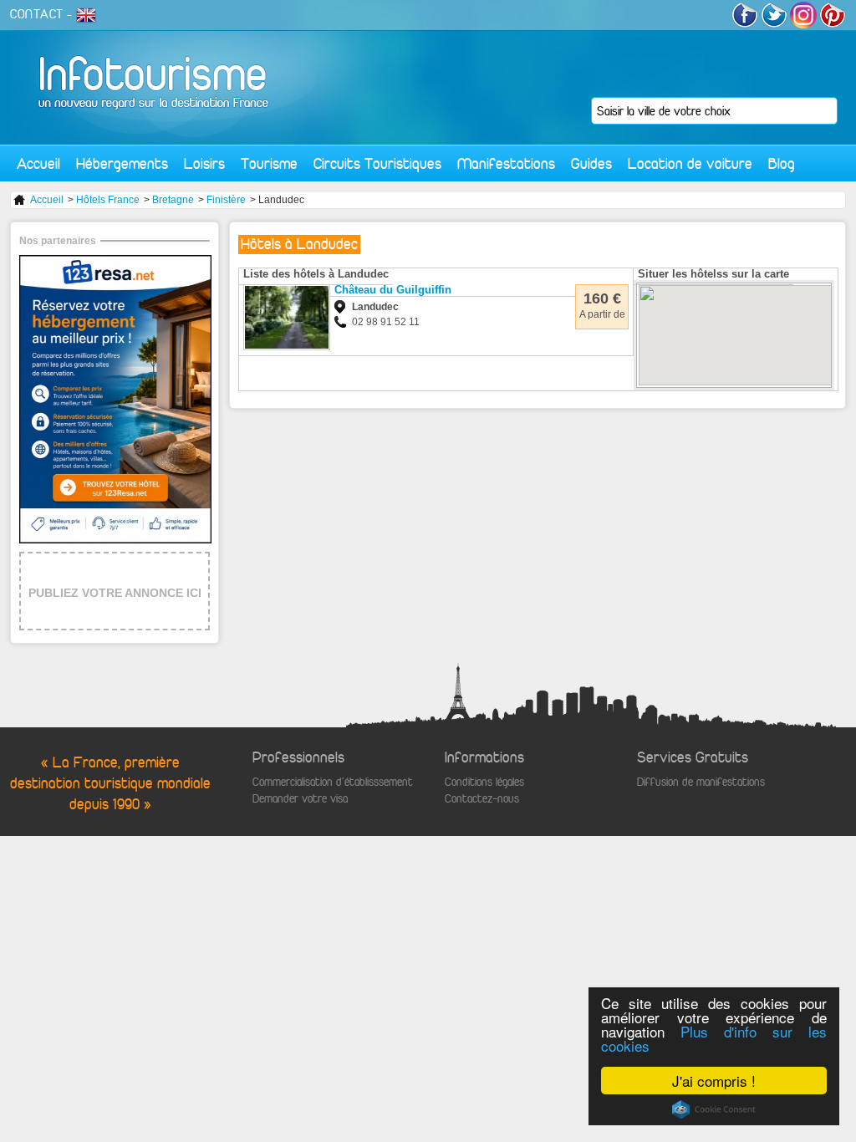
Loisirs (204, 163)
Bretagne (173, 200)
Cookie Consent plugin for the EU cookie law (714, 1109)
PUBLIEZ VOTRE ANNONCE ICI (114, 592)
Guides (591, 163)
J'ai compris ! (714, 1080)
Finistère (226, 200)
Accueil (38, 163)
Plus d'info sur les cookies (714, 1038)
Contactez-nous (482, 799)
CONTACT (37, 14)
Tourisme (269, 163)
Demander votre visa (300, 799)
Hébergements (122, 163)
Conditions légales (484, 782)
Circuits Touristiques (377, 163)
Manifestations (506, 163)
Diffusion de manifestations (701, 782)
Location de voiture (690, 163)
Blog (781, 163)
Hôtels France (108, 200)
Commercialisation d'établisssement (332, 782)
